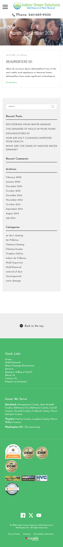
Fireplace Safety (14, 253)
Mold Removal (13, 267)
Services (9, 369)
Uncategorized (13, 276)
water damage (13, 281)
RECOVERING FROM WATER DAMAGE (28, 124)
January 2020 (13, 182)
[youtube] (38, 515)
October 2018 (13, 191)
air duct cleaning (14, 235)
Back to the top (34, 326)
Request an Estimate (16, 381)
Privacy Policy (14, 534)
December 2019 (14, 186)
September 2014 (14, 209)
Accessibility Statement (43, 534)
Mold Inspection (14, 263)
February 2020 (14, 177)
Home (8, 359)
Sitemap (26, 534)
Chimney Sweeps (14, 249)
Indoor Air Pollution (16, 258)
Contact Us (11, 378)
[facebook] (23, 515)
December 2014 (14, 195)
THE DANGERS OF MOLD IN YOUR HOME (31, 129)
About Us (10, 375)
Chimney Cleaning (15, 244)
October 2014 (13, 204)
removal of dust (14, 272)
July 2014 (10, 218)
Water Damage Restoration (19, 365)
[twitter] (30, 515)
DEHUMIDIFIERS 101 (19, 61)
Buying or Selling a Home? (18, 372)
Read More (11, 83)
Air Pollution (22, 55)
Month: (32, 33)
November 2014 (14, 200)
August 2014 (12, 213)
